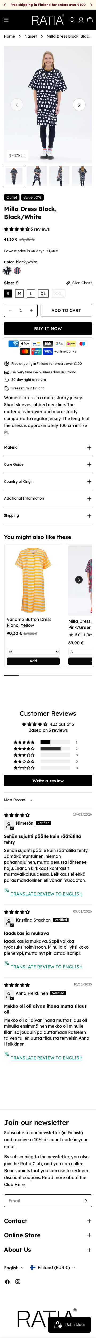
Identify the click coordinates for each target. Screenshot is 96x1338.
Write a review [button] (48, 780)
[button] (17, 229)
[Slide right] (79, 104)
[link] (33, 579)
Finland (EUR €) (54, 1267)
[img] (17, 815)
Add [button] (33, 661)
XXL (59, 294)
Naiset (31, 36)
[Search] (72, 19)
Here (19, 1184)
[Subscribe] (85, 1200)
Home (9, 36)
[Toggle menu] (6, 19)
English (11, 1267)
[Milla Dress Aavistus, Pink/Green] (17, 270)
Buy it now (48, 328)
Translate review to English (47, 894)
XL (43, 293)
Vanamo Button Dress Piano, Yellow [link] (29, 622)
